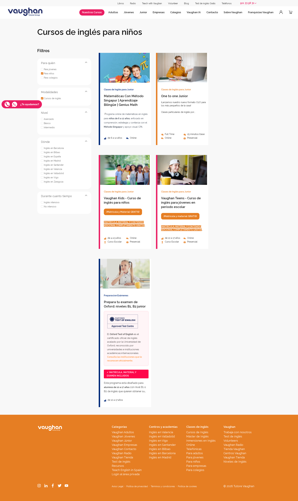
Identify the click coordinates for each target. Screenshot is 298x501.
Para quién (48, 63)
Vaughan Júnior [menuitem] (122, 440)
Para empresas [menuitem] (196, 465)
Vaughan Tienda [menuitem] (122, 457)
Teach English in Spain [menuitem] (127, 470)
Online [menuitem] (190, 444)
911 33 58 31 (247, 3)
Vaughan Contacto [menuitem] (124, 449)
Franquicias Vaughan (260, 12)
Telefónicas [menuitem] (194, 449)
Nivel (44, 112)
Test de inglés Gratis (205, 3)
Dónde (45, 141)
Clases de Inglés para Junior (119, 89)
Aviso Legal (117, 486)
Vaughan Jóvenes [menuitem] (123, 436)
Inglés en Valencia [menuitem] (161, 432)
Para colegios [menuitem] (195, 470)
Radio (133, 3)
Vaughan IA (194, 12)
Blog (186, 3)
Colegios (175, 12)
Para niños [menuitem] (193, 461)
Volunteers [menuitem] (231, 440)
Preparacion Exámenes (116, 295)
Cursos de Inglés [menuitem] (197, 432)
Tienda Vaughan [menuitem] (234, 449)
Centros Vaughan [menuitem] (235, 453)
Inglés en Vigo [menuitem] (158, 440)
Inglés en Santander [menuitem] (162, 444)
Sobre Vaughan (233, 12)
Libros (120, 3)
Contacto (212, 12)
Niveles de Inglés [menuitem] (235, 461)
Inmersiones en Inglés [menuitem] (201, 440)
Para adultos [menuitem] (194, 453)
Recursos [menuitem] (118, 465)
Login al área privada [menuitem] (126, 474)
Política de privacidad (137, 486)
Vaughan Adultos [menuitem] (123, 432)
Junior (143, 12)
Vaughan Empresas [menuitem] (124, 444)
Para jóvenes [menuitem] (194, 457)
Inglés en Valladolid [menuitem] (162, 436)
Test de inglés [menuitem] (121, 461)
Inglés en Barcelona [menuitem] (162, 453)
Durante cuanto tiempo (56, 196)
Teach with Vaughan (152, 3)
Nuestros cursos (92, 12)
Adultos (113, 12)
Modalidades (49, 92)
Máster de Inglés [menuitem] (197, 436)
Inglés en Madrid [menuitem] (160, 457)
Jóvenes (129, 12)
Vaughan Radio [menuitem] (121, 453)
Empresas (159, 12)
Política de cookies (187, 486)
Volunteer (173, 3)
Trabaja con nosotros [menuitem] (238, 432)
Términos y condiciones (163, 486)
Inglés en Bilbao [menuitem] (159, 449)
